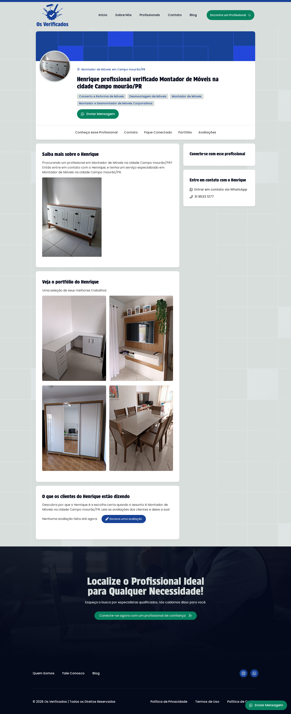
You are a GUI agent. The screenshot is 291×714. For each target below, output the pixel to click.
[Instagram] (243, 673)
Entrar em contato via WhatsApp (220, 189)
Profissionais (150, 15)
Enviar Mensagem (101, 114)
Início (103, 15)
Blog (193, 15)
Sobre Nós (123, 15)
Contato (175, 15)
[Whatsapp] (254, 673)
